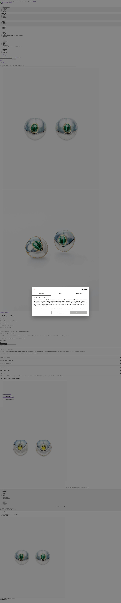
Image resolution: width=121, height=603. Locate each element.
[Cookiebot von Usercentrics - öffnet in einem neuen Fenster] (81, 289)
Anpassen (59, 312)
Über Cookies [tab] (79, 293)
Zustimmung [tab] (41, 293)
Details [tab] (60, 293)
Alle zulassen (78, 312)
